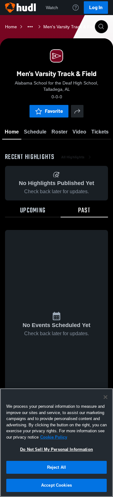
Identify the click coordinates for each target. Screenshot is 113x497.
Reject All (56, 467)
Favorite (54, 111)
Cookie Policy (53, 437)
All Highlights (73, 157)
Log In (96, 7)
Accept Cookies (56, 485)
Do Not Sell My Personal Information (56, 449)
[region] (56, 442)
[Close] (105, 397)
